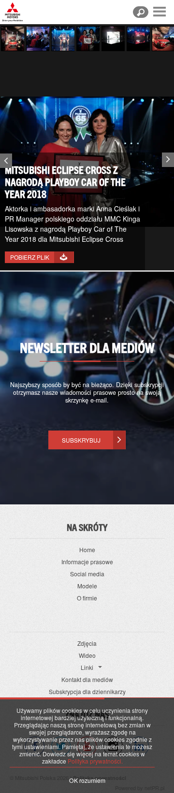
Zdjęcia (87, 643)
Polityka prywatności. (95, 761)
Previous (5, 162)
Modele (87, 586)
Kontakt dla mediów (87, 679)
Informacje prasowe (87, 561)
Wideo (87, 655)
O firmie (87, 598)
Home (87, 549)
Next (169, 158)
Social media (87, 574)
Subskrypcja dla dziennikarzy (87, 691)
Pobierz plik (29, 257)
